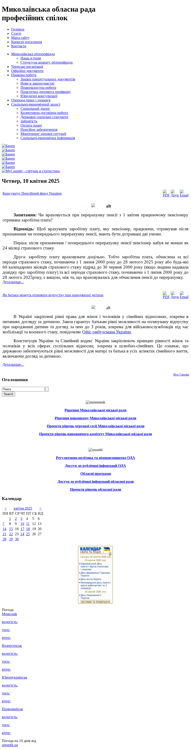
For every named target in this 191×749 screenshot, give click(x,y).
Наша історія (30, 58)
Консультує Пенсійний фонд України (32, 193)
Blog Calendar (181, 374)
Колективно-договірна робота (44, 113)
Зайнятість (28, 121)
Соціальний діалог (35, 108)
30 (17, 539)
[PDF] (166, 195)
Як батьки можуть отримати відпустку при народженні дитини (53, 295)
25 (28, 534)
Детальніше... (13, 282)
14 (4, 529)
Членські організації (27, 67)
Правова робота (23, 75)
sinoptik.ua (10, 745)
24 (22, 534)
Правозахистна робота (38, 88)
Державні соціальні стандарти (44, 117)
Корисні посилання (26, 42)
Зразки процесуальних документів (47, 79)
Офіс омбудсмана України (106, 331)
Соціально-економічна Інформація (47, 138)
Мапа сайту (20, 38)
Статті (16, 33)
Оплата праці (31, 125)
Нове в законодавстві (37, 83)
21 (4, 534)
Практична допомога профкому (45, 92)
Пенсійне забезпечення (38, 129)
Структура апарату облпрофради (46, 62)
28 (4, 539)
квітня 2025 (23, 508)
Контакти (18, 46)
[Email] (184, 195)
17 (22, 529)
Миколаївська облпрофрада (33, 54)
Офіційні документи (27, 71)
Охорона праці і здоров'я (30, 100)
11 (28, 524)
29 (11, 539)
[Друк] (175, 195)
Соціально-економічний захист (36, 104)
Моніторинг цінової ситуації (43, 134)
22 (11, 534)
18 (28, 529)
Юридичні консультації (38, 96)
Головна (17, 29)
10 (22, 524)
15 (11, 529)
